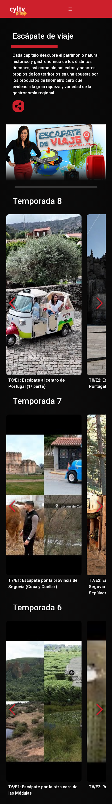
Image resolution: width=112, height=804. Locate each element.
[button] (99, 303)
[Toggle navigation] (70, 9)
